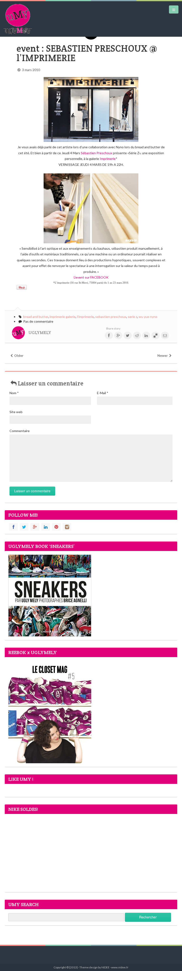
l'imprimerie (85, 317)
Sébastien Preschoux (96, 153)
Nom (14, 393)
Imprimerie (108, 159)
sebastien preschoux (110, 317)
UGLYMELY (39, 332)
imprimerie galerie (63, 317)
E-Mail (102, 393)
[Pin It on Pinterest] (22, 287)
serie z (132, 317)
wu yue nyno (148, 317)
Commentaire (19, 431)
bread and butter (35, 317)
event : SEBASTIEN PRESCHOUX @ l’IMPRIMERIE (87, 53)
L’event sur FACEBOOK (91, 277)
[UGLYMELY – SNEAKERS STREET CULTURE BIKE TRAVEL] (18, 19)
